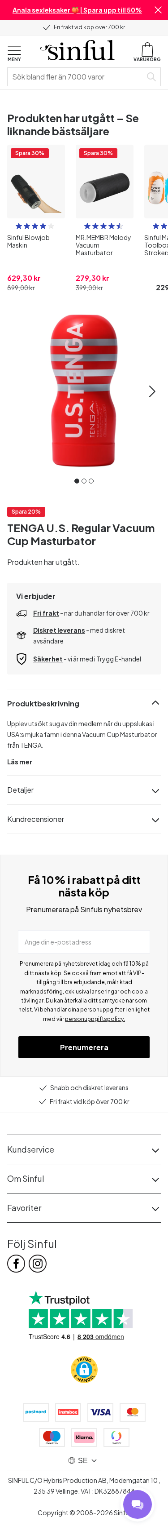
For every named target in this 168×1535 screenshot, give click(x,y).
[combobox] (76, 77)
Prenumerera (84, 1047)
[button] (158, 9)
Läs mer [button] (19, 762)
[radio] (19, 226)
